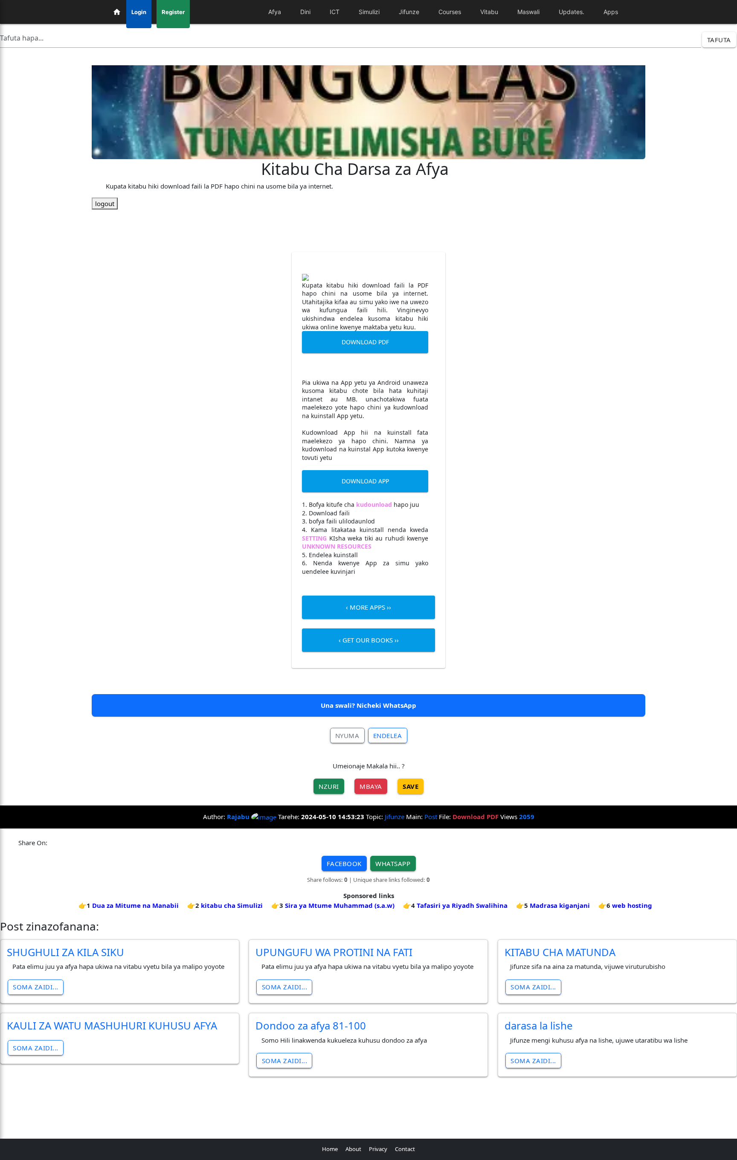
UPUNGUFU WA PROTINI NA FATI (333, 952)
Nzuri (329, 786)
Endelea (387, 735)
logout (104, 203)
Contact (405, 1149)
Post (430, 816)
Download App (365, 481)
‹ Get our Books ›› (369, 640)
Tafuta (719, 39)
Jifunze (394, 816)
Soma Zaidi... (35, 987)
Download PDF (365, 342)
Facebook (344, 863)
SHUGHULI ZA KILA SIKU (65, 952)
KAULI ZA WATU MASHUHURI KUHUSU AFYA (112, 1025)
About (353, 1149)
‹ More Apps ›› (368, 607)
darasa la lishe (539, 1025)
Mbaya (371, 786)
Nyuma (347, 735)
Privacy (378, 1149)
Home (330, 1149)
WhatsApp (392, 863)
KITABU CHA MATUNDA (560, 952)
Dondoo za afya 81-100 (310, 1025)
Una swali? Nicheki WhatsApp (368, 705)
